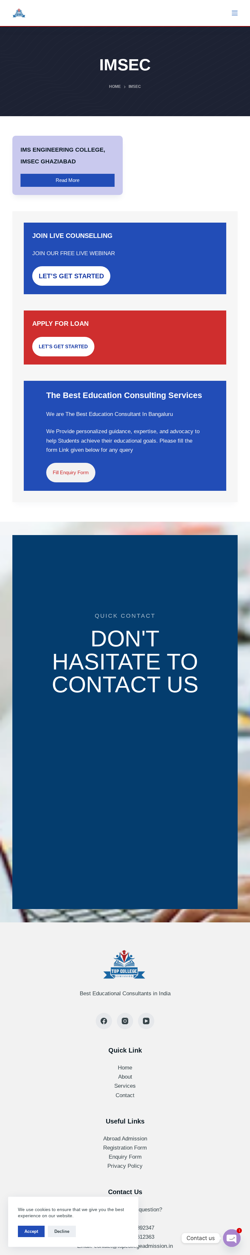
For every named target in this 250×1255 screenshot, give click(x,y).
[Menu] (235, 13)
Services (125, 1086)
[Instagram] (125, 1021)
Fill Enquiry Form (71, 472)
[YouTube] (146, 1021)
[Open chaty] (232, 1238)
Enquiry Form (125, 1157)
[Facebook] (104, 1021)
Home (125, 1068)
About (125, 1077)
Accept (31, 1231)
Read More (74, 178)
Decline (61, 1231)
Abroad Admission (125, 1139)
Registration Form (125, 1148)
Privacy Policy (125, 1166)
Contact (125, 1095)
